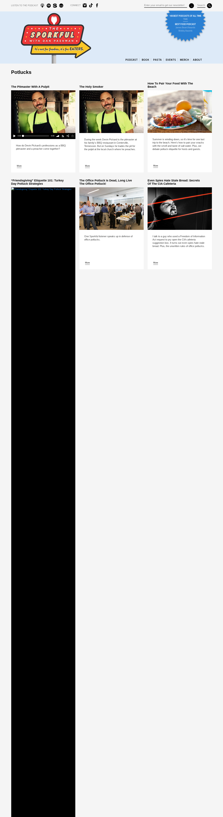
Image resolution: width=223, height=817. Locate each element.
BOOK (145, 59)
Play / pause (14, 136)
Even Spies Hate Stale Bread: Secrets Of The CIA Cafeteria (174, 182)
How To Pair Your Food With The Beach (170, 85)
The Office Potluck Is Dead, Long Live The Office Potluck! (105, 182)
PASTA (157, 59)
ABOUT (197, 59)
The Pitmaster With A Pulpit (30, 86)
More (19, 166)
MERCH (184, 59)
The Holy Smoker (91, 86)
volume (58, 136)
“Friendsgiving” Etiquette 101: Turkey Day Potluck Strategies (37, 182)
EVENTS (171, 59)
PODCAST (131, 59)
